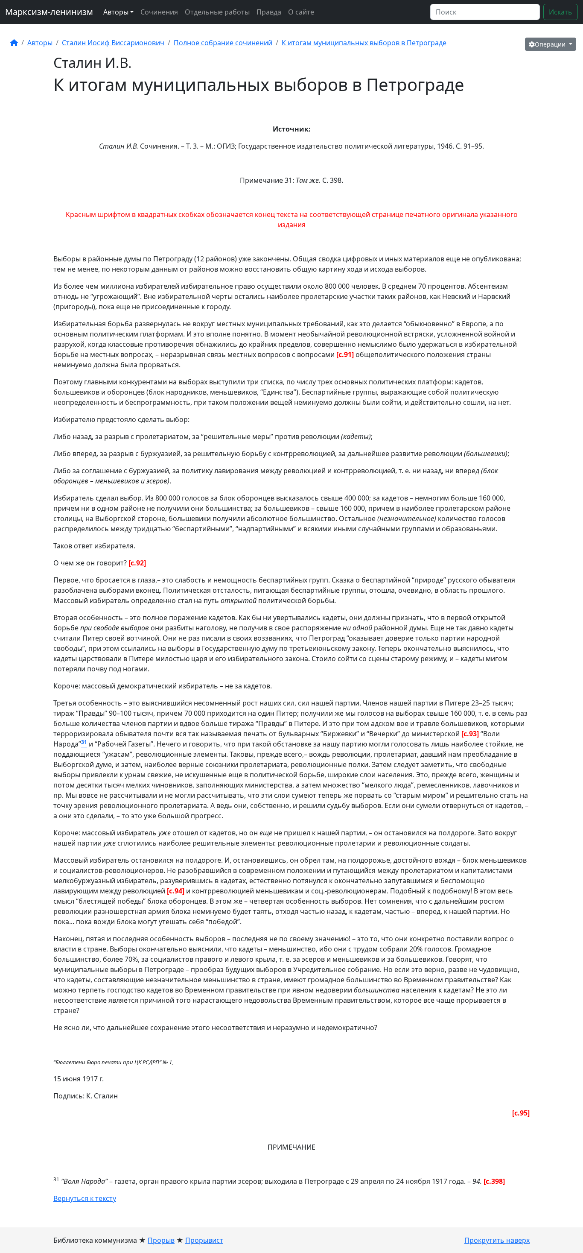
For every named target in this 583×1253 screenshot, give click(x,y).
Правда (269, 12)
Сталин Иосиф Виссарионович (113, 42)
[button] (550, 44)
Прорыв (161, 1240)
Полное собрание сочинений (223, 42)
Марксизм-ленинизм (49, 12)
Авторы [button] (115, 12)
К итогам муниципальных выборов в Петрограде (364, 42)
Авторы (39, 42)
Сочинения (159, 12)
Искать (560, 12)
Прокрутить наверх (497, 1240)
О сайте (301, 12)
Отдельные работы (217, 12)
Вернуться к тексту (84, 1198)
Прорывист (204, 1240)
